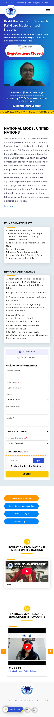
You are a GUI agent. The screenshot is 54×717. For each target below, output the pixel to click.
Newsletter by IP (21, 513)
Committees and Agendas (21, 506)
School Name (12, 383)
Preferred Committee (16, 438)
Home (8, 700)
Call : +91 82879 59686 (15, 2)
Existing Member (29, 357)
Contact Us (35, 700)
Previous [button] (3, 651)
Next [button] (50, 651)
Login (45, 700)
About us (17, 700)
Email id (10, 418)
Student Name (13, 371)
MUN (26, 700)
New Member (29, 352)
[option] (27, 651)
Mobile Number (13, 406)
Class (9, 394)
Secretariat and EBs (21, 498)
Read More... (10, 206)
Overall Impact (21, 521)
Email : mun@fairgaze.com (37, 2)
